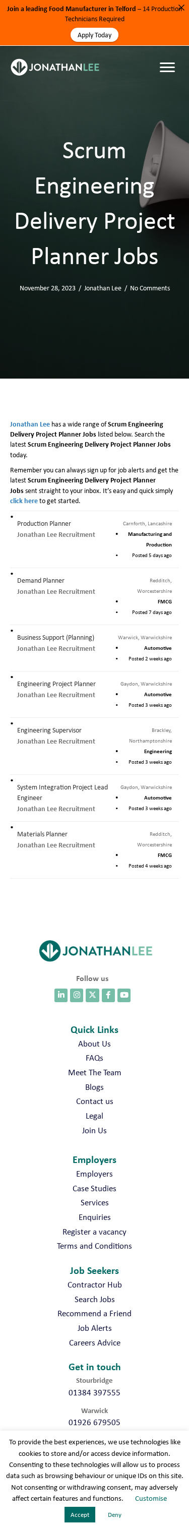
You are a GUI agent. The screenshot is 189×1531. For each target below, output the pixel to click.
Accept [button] (80, 1514)
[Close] (181, 7)
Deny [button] (114, 1514)
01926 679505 (94, 1422)
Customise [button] (151, 1498)
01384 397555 (94, 1392)
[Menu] (169, 57)
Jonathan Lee (102, 287)
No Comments (150, 287)
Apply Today (94, 34)
